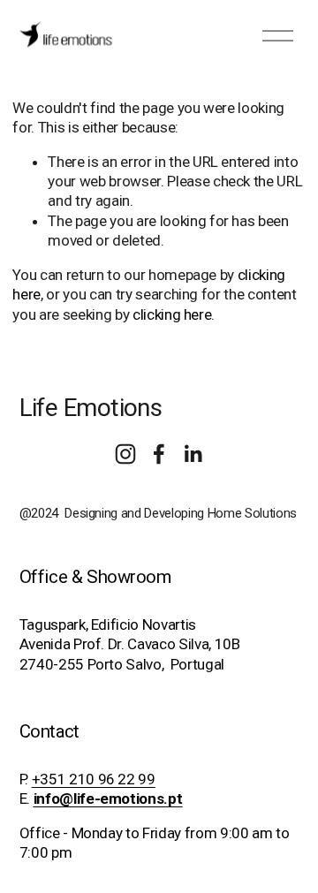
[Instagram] (125, 454)
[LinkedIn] (192, 454)
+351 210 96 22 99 (93, 779)
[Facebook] (159, 454)
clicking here (172, 314)
